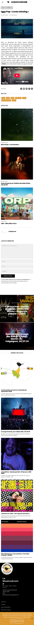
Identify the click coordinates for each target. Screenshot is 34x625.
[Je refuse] (32, 618)
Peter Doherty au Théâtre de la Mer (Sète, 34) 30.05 (15, 184)
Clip (8, 98)
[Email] (32, 89)
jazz (24, 98)
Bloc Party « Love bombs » (10, 145)
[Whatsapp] (29, 89)
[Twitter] (27, 89)
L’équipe (3, 604)
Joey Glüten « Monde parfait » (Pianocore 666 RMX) (16, 472)
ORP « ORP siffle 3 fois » (9, 223)
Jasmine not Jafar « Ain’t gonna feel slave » (15, 513)
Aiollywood (12, 231)
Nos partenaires (5, 607)
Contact (3, 602)
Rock (13, 100)
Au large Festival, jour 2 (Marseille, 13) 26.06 (15, 432)
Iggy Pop (18, 98)
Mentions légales (6, 610)
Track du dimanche (7, 7)
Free (12, 98)
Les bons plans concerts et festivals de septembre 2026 (14, 390)
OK (11, 621)
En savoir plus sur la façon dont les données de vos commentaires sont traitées (16, 281)
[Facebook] (21, 89)
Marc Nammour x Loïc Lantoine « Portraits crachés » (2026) (15, 554)
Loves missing (6, 100)
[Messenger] (24, 89)
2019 (3, 98)
